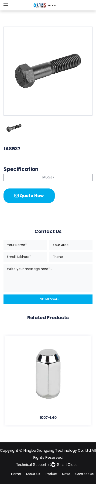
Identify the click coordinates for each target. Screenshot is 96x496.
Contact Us (84, 474)
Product (51, 474)
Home (16, 474)
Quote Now (31, 195)
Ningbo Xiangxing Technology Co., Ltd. (57, 450)
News (66, 474)
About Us (33, 474)
